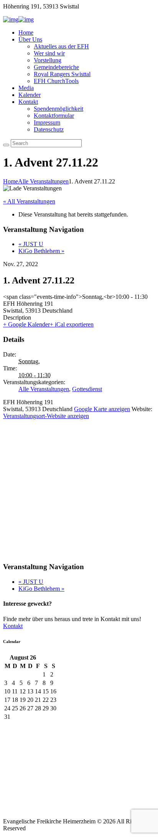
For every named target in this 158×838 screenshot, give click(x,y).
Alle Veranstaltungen (43, 181)
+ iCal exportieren (72, 324)
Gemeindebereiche (56, 67)
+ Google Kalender (26, 324)
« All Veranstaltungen (29, 201)
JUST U (30, 244)
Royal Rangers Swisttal (62, 74)
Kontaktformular (54, 115)
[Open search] (6, 145)
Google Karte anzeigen (102, 409)
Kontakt (28, 101)
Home (25, 32)
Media (26, 88)
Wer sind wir (49, 53)
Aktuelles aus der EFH (61, 46)
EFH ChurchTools (56, 81)
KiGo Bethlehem (41, 251)
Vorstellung (47, 60)
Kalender (29, 95)
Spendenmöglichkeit (58, 108)
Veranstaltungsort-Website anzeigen (46, 416)
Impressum (47, 122)
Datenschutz (49, 129)
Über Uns (30, 39)
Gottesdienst (87, 389)
